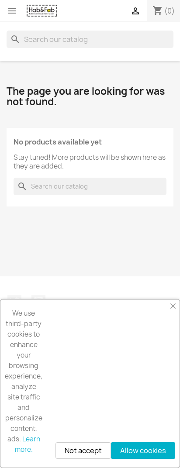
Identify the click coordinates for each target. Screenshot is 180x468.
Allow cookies (143, 450)
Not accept (83, 450)
